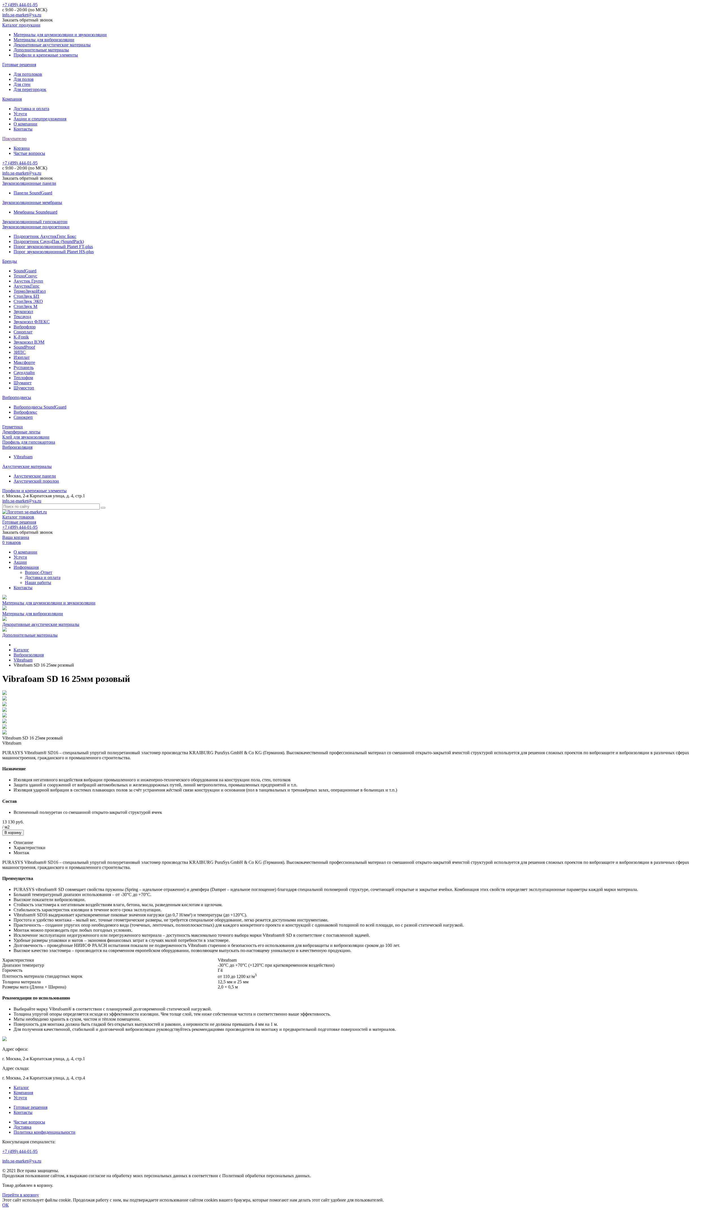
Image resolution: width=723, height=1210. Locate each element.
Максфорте (24, 362)
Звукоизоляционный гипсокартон (34, 221)
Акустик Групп (28, 281)
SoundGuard (25, 270)
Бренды (9, 261)
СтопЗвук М (25, 306)
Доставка (22, 1127)
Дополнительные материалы (41, 49)
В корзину (13, 832)
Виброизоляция (17, 447)
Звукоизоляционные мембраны (32, 202)
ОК (5, 1205)
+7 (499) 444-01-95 (20, 4)
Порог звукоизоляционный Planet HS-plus (54, 251)
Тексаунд (22, 316)
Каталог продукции (21, 25)
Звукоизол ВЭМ (29, 342)
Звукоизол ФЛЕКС (32, 321)
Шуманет (23, 382)
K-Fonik (21, 337)
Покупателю (14, 138)
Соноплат (23, 331)
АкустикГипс (27, 286)
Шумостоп (24, 387)
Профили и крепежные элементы (46, 55)
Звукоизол (23, 311)
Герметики (12, 426)
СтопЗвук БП (26, 296)
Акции (20, 562)
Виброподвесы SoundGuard (40, 407)
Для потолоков (28, 74)
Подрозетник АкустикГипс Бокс (45, 236)
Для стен (22, 84)
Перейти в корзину (20, 1194)
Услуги (20, 113)
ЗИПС (20, 352)
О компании (25, 124)
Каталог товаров (18, 517)
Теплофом (23, 377)
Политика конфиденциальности (44, 1132)
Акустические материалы (27, 466)
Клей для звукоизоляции (25, 437)
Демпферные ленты (21, 432)
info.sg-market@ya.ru (21, 14)
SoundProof (24, 347)
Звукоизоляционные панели (29, 183)
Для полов (24, 79)
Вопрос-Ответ (38, 572)
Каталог (21, 1087)
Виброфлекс (25, 412)
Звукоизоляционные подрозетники (35, 226)
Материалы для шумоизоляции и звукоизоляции (60, 34)
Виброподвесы (16, 397)
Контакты (23, 129)
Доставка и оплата (31, 108)
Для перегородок (30, 89)
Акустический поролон (36, 481)
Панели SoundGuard (33, 192)
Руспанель (24, 367)
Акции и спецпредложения (40, 118)
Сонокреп (23, 417)
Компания (12, 99)
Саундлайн (24, 372)
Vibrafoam (23, 456)
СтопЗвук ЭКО (28, 301)
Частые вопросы (29, 153)
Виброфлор (25, 326)
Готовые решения (19, 64)
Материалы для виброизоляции (44, 39)
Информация (26, 567)
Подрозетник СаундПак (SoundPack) (49, 241)
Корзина (22, 148)
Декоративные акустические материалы (52, 44)
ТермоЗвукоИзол (30, 291)
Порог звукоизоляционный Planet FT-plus (53, 246)
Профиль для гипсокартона (28, 442)
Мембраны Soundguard (35, 212)
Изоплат (22, 357)
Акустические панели (35, 476)
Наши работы (38, 582)
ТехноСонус (25, 276)
